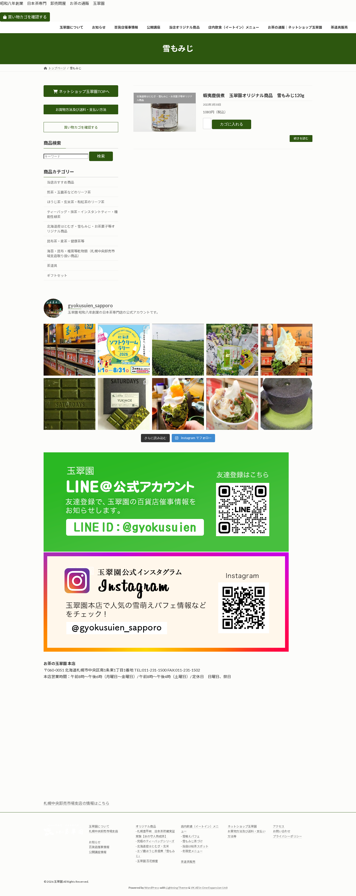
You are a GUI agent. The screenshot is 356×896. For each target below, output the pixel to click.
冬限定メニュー (192, 851)
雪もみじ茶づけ (192, 841)
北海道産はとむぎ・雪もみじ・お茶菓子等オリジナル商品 (81, 228)
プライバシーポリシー (287, 836)
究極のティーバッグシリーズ (155, 841)
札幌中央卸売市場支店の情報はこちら (76, 803)
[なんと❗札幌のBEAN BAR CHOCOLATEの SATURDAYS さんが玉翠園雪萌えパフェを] (124, 404)
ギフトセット (57, 275)
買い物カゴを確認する (27, 17)
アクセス (278, 826)
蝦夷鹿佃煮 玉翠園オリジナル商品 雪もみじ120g (253, 95)
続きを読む (301, 138)
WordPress (151, 887)
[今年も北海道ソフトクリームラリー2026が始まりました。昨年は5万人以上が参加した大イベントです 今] (124, 350)
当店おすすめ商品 (60, 182)
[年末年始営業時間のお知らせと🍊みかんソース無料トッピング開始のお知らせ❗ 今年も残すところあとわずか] (178, 404)
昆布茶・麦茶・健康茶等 (65, 241)
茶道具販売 (188, 862)
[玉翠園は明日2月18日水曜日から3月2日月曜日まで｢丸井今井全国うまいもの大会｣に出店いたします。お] (69, 404)
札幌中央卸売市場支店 (103, 831)
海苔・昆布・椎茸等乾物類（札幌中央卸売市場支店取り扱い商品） (81, 253)
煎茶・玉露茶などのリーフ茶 (69, 192)
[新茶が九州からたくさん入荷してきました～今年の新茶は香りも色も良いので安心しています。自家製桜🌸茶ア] (232, 350)
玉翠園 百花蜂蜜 (147, 861)
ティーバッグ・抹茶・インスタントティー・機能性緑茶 (82, 214)
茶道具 (52, 265)
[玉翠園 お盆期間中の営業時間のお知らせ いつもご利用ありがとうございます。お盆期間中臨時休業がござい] (69, 350)
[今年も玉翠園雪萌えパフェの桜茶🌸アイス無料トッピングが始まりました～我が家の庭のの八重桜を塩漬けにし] (286, 350)
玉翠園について (99, 826)
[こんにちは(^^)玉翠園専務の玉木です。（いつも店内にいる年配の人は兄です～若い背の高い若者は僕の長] (178, 350)
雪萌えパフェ (191, 836)
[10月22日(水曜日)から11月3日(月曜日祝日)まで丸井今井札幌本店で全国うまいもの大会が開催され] (286, 404)
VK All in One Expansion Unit (209, 887)
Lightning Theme (177, 887)
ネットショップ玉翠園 (242, 826)
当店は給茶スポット (195, 846)
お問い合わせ (281, 831)
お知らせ (95, 842)
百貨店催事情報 (99, 847)
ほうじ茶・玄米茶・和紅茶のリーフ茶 (75, 202)
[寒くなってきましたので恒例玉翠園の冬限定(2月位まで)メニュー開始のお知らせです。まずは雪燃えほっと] (232, 404)
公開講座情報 (97, 852)
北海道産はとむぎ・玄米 (153, 846)
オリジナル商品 (146, 826)
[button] (81, 109)
